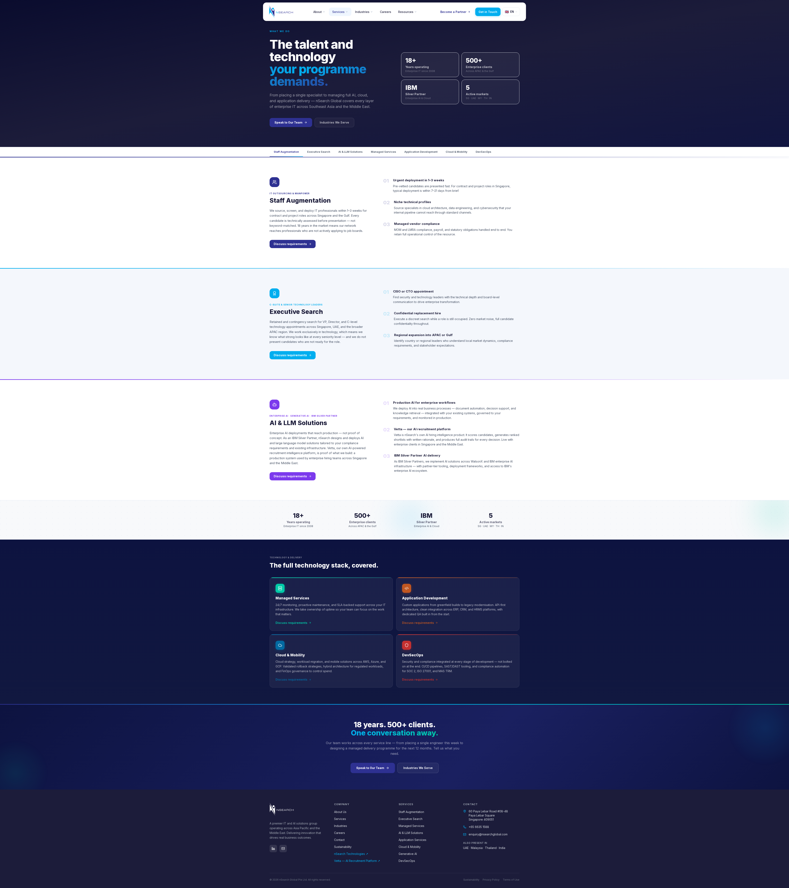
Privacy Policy (491, 879)
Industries (362, 12)
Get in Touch (488, 12)
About (317, 12)
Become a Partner (453, 12)
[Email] (283, 848)
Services (338, 12)
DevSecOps (483, 151)
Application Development (420, 151)
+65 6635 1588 (479, 827)
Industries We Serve (334, 122)
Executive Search (318, 151)
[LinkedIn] (273, 848)
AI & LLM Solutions (350, 151)
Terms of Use (511, 879)
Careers (385, 12)
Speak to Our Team (288, 122)
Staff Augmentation (286, 151)
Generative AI (408, 854)
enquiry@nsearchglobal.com (488, 834)
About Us (340, 812)
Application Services (412, 840)
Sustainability (343, 847)
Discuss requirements (290, 244)
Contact (339, 840)
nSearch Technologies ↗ (351, 854)
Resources (405, 12)
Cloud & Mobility (456, 151)
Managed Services (383, 151)
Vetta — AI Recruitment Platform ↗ (357, 861)
